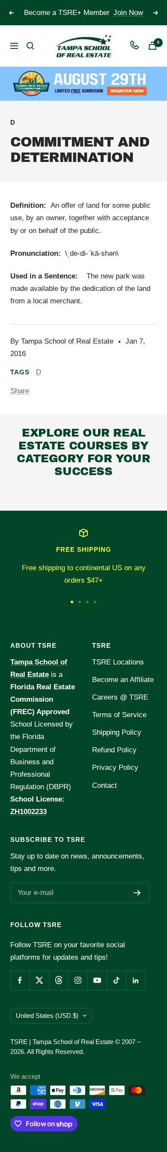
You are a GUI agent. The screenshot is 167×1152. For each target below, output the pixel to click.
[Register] (137, 893)
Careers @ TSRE (120, 697)
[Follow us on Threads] (58, 980)
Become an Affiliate (123, 680)
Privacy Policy (115, 767)
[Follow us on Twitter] (39, 980)
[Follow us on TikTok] (116, 980)
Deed (21, 494)
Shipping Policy (116, 732)
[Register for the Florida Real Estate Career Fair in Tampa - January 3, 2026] (83, 83)
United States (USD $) (47, 1015)
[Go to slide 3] (87, 602)
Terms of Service (119, 715)
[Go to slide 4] (95, 602)
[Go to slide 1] (72, 602)
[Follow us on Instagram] (77, 980)
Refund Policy (114, 750)
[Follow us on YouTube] (97, 980)
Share (19, 391)
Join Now (128, 13)
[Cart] (152, 46)
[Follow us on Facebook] (20, 980)
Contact (104, 785)
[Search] (30, 46)
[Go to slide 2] (79, 602)
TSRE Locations (118, 662)
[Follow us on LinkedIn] (135, 980)
